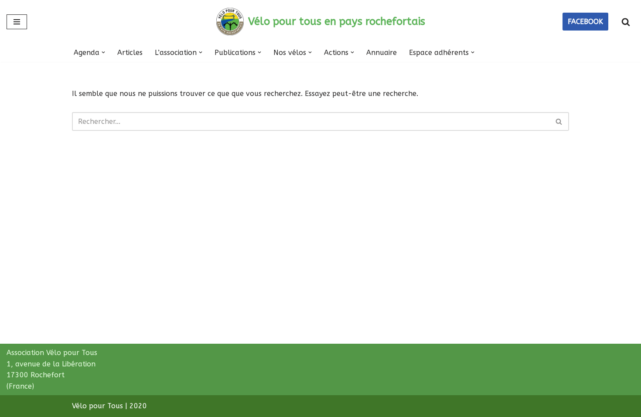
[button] (103, 52)
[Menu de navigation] (17, 21)
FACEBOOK (585, 21)
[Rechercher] (625, 21)
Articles (130, 52)
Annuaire (381, 52)
